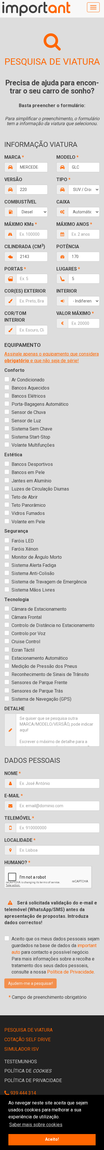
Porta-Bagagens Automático (40, 404)
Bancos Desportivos (32, 464)
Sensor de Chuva (29, 412)
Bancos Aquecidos (30, 388)
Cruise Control (26, 641)
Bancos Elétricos (29, 396)
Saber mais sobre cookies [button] (35, 1124)
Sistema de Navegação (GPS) (41, 699)
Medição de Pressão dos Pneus (44, 666)
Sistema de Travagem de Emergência (49, 582)
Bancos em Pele (28, 472)
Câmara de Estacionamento (39, 609)
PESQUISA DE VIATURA (28, 1030)
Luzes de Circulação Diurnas (40, 489)
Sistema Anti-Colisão (33, 573)
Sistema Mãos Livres (33, 590)
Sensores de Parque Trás (37, 691)
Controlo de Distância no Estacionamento (53, 625)
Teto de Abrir (25, 497)
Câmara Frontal (27, 617)
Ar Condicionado (28, 380)
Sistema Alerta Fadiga (34, 565)
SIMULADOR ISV (21, 1049)
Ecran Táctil (23, 650)
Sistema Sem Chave (32, 429)
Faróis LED (23, 541)
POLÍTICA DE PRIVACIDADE (33, 1080)
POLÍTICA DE (27, 1071)
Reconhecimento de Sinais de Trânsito (50, 674)
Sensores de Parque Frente (39, 682)
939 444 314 (22, 1093)
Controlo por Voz (29, 633)
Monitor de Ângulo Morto (37, 557)
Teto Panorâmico (29, 505)
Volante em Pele (28, 521)
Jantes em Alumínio (31, 481)
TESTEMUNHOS (20, 1061)
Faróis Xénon (25, 549)
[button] (30, 983)
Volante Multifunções (33, 445)
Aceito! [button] (52, 1139)
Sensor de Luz (26, 420)
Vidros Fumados (28, 513)
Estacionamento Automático (40, 658)
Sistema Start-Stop (31, 437)
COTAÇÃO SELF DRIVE (27, 1039)
